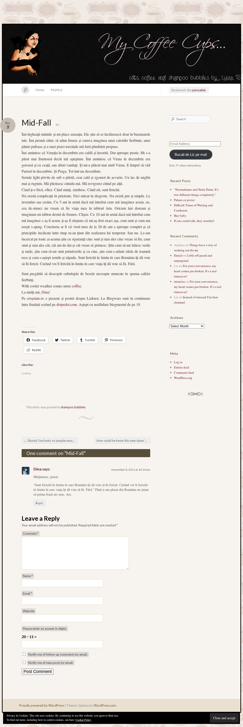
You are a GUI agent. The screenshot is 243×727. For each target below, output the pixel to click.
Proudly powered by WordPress (41, 705)
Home (40, 90)
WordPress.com (105, 705)
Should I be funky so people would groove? (50, 440)
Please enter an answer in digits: (45, 628)
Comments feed (184, 372)
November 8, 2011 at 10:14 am (130, 469)
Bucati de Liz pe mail (191, 154)
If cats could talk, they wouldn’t (194, 221)
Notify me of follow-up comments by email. (58, 654)
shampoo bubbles (73, 407)
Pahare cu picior (184, 200)
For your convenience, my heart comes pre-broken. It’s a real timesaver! (195, 271)
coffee (76, 285)
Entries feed (181, 367)
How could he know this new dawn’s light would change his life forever (123, 440)
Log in (178, 362)
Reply (39, 503)
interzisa (179, 281)
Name (28, 576)
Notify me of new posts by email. (50, 663)
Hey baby (180, 215)
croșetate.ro (35, 298)
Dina (45, 292)
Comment (30, 533)
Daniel (178, 255)
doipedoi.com (66, 304)
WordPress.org (183, 378)
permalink (199, 90)
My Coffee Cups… (121, 54)
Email (27, 593)
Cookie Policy (83, 720)
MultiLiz (56, 90)
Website (28, 611)
